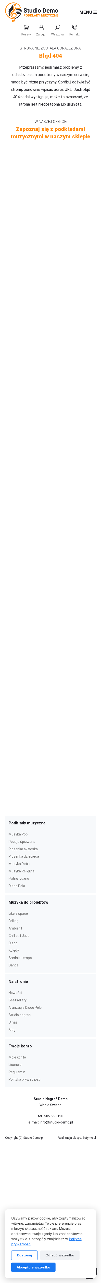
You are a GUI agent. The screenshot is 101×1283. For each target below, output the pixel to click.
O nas (13, 1022)
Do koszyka (81, 194)
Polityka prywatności (25, 1079)
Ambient (15, 928)
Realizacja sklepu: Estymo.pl (77, 1137)
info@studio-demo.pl (56, 1122)
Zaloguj (41, 34)
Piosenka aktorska (23, 849)
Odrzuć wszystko (60, 1255)
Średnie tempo (20, 958)
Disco (13, 943)
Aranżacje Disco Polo (25, 1008)
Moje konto (17, 1057)
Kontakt (74, 34)
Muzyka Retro (19, 864)
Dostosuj (24, 1255)
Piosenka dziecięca (24, 856)
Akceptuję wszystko (33, 1267)
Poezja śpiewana (22, 842)
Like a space (18, 913)
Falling (13, 921)
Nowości (15, 993)
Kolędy (14, 950)
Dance (14, 965)
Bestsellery (17, 1000)
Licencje (15, 1065)
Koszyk (26, 34)
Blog (12, 1030)
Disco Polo (17, 886)
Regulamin (17, 1072)
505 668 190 (53, 1116)
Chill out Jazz (19, 936)
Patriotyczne (19, 879)
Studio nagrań (20, 1015)
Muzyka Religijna (22, 871)
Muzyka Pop (18, 834)
